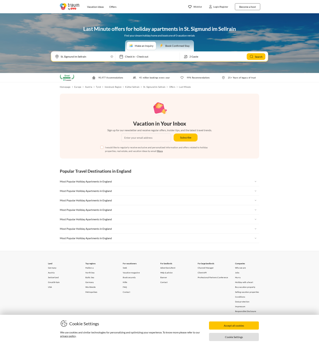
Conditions (240, 297)
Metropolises (91, 292)
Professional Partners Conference (213, 277)
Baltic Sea (89, 277)
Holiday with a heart (244, 282)
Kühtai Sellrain (132, 87)
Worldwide (90, 287)
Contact (126, 292)
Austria (88, 87)
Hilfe (125, 282)
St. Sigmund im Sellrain (154, 87)
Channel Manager (206, 268)
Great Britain (54, 282)
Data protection (242, 301)
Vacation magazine (131, 272)
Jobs (237, 272)
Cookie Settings (234, 337)
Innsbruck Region (113, 87)
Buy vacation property (245, 287)
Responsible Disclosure (245, 311)
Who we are (240, 268)
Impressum (240, 306)
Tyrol (98, 87)
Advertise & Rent (167, 268)
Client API (202, 272)
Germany (52, 268)
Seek (125, 268)
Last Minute (185, 87)
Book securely (129, 277)
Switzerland (53, 277)
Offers (172, 87)
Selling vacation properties (247, 292)
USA (50, 287)
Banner (163, 277)
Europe (77, 87)
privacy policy (68, 336)
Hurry (238, 277)
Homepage (65, 87)
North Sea (89, 272)
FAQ (125, 287)
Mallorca (89, 268)
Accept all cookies (234, 325)
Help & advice (166, 272)
